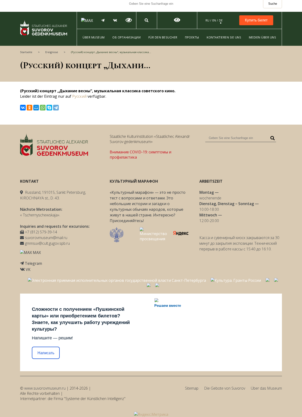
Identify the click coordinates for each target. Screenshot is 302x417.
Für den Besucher (162, 37)
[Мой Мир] (36, 107)
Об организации (126, 37)
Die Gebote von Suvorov (224, 388)
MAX (36, 252)
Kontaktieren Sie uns (224, 37)
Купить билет (256, 20)
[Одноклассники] (29, 107)
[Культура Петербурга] (267, 280)
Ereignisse (51, 52)
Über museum (94, 37)
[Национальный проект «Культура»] (157, 285)
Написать (46, 353)
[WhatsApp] (43, 107)
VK (28, 269)
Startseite (26, 52)
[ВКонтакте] (23, 107)
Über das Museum (266, 388)
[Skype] (49, 107)
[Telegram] (56, 107)
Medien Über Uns (262, 37)
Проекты (192, 37)
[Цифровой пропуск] (149, 285)
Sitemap (191, 388)
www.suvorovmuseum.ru (45, 388)
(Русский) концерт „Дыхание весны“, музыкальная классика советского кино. (122, 52)
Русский (79, 96)
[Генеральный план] (276, 280)
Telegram (33, 263)
